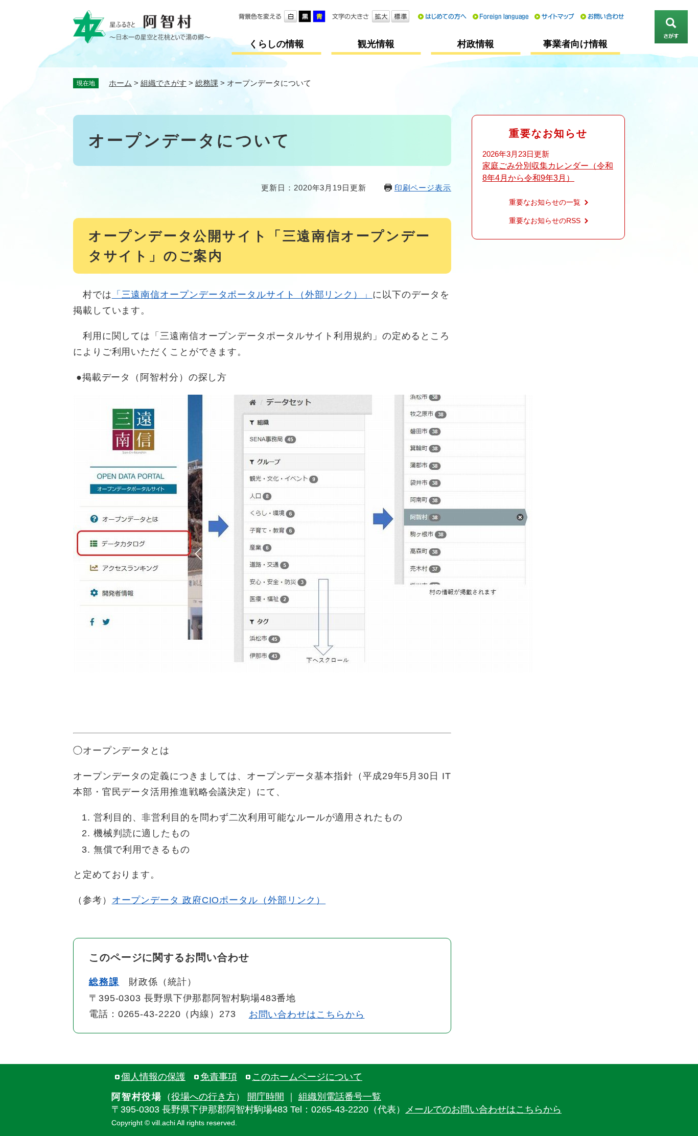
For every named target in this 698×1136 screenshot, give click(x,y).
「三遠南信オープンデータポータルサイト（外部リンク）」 (242, 294)
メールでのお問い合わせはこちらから (483, 1109)
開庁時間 (265, 1097)
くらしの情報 (276, 44)
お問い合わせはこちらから (307, 1014)
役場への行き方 (203, 1097)
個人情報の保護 (153, 1077)
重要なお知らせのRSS (544, 220)
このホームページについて (307, 1077)
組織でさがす (164, 83)
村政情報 (475, 44)
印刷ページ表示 (422, 187)
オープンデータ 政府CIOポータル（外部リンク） (219, 900)
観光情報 (376, 44)
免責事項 (218, 1077)
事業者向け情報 (575, 44)
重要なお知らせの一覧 (544, 202)
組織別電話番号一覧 (339, 1097)
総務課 (206, 83)
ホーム (120, 83)
